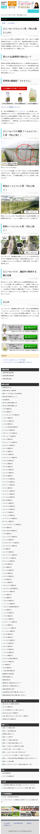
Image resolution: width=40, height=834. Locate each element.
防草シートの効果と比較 (9, 728)
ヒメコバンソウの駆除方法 (9, 628)
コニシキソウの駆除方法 (9, 509)
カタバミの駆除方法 (8, 451)
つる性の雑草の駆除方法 (9, 670)
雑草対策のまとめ (7, 387)
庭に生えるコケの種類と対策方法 (11, 704)
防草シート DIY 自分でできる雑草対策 (12, 393)
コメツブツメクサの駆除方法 (10, 518)
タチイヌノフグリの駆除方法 (10, 555)
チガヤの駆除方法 (7, 567)
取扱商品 (29, 823)
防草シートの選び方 (8, 737)
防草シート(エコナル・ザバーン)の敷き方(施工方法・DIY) (17, 764)
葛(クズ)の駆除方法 (7, 500)
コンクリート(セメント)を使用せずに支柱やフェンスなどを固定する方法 (19, 800)
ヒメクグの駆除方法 (8, 625)
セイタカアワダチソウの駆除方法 (11, 542)
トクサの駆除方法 (7, 579)
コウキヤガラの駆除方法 (9, 506)
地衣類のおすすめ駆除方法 (9, 719)
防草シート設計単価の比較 (9, 731)
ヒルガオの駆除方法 (8, 634)
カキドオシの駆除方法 (8, 469)
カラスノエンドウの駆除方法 (10, 457)
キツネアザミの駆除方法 (9, 491)
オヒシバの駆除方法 (8, 448)
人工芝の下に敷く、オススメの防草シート (13, 749)
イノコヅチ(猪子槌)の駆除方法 (10, 427)
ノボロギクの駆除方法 (8, 600)
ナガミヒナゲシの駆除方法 (9, 585)
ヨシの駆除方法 (6, 664)
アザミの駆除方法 (7, 411)
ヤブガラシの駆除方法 (8, 661)
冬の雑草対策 (6, 399)
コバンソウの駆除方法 (8, 512)
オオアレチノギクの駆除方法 (10, 433)
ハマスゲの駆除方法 (8, 616)
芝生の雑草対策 (6, 773)
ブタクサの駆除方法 (8, 637)
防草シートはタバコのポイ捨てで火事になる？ (14, 752)
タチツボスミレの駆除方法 (9, 558)
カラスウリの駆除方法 (8, 454)
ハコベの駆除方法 (7, 610)
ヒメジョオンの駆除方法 (9, 631)
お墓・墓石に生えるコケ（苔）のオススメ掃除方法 (15, 716)
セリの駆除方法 (6, 549)
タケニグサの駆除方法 (8, 552)
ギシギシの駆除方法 (8, 488)
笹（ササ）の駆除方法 (8, 521)
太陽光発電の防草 (7, 378)
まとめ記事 (7, 823)
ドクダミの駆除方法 (8, 582)
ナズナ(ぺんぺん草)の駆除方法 (10, 588)
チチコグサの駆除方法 (8, 570)
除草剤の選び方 (6, 680)
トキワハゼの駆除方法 (8, 576)
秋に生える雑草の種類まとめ (10, 405)
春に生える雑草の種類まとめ (10, 402)
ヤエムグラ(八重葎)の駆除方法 (10, 658)
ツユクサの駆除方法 (8, 573)
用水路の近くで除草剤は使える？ (11, 686)
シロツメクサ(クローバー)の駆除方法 (12, 524)
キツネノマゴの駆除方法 (9, 494)
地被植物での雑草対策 (8, 673)
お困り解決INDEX (18, 823)
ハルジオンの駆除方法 (8, 619)
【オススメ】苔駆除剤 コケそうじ (11, 107)
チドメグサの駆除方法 (8, 776)
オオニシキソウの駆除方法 (9, 436)
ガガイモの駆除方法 (8, 466)
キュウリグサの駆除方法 (9, 482)
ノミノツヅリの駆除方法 (9, 603)
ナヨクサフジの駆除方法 (9, 591)
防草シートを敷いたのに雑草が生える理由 (13, 746)
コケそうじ (22, 111)
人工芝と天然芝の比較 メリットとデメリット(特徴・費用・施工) (19, 788)
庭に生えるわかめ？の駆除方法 (10, 713)
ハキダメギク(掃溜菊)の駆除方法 (11, 606)
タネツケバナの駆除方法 (9, 561)
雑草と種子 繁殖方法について (10, 396)
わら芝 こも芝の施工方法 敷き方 (11, 796)
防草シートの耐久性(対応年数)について (12, 743)
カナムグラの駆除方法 (8, 472)
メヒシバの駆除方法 (8, 655)
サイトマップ (34, 11)
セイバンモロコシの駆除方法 (10, 546)
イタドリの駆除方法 (8, 418)
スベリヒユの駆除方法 (8, 539)
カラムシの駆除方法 (8, 463)
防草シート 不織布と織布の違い (11, 740)
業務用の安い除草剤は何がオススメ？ (12, 683)
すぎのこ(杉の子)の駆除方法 (10, 530)
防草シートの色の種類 (8, 761)
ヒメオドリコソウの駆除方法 (10, 622)
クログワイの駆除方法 (8, 503)
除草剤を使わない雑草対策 (9, 390)
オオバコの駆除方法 (8, 439)
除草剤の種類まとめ (8, 676)
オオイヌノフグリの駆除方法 (10, 442)
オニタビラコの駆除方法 (9, 445)
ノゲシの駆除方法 (7, 594)
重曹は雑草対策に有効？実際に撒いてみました (14, 695)
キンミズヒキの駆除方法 (9, 497)
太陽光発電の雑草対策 (8, 375)
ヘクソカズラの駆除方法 (9, 640)
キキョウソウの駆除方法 (9, 485)
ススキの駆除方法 (7, 533)
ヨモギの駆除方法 (7, 667)
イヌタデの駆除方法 (8, 424)
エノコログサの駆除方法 (9, 430)
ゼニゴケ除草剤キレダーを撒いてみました (13, 710)
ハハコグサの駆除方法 (8, 613)
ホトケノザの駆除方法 (8, 649)
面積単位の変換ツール (8, 734)
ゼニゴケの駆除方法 (8, 707)
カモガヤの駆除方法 (8, 475)
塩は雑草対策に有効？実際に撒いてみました (14, 692)
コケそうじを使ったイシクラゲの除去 (15, 360)
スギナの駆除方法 (7, 527)
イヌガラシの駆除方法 (8, 421)
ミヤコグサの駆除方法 (8, 652)
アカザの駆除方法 (7, 408)
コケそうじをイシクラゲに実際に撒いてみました (18, 362)
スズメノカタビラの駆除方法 (10, 536)
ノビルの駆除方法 (7, 597)
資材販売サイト (8, 825)
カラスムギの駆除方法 (8, 460)
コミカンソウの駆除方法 (9, 515)
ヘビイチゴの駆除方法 (8, 643)
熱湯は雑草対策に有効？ (9, 689)
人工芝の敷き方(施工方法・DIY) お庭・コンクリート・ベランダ (19, 785)
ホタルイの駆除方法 (8, 646)
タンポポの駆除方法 (8, 564)
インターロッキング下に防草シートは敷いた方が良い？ (17, 755)
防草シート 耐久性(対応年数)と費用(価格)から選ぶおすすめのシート (20, 758)
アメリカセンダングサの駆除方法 (11, 415)
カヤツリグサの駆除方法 (9, 479)
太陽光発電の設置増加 (8, 372)
